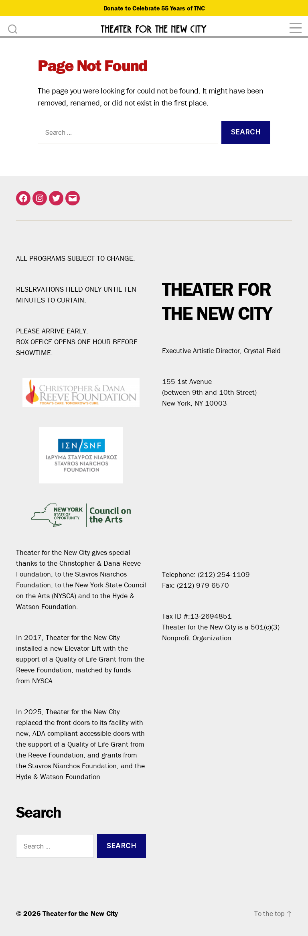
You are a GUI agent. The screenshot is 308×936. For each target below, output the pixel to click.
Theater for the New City (80, 913)
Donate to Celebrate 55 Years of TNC (154, 8)
